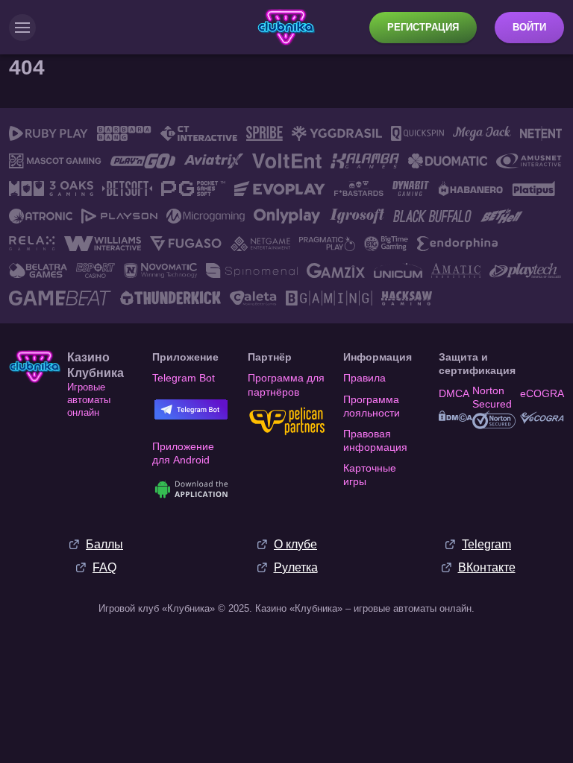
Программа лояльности (371, 406)
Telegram (486, 544)
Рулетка (296, 567)
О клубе (295, 544)
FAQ (104, 567)
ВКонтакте (487, 567)
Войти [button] (529, 27)
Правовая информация (375, 440)
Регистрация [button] (423, 27)
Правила (364, 378)
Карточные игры (369, 474)
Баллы (104, 544)
